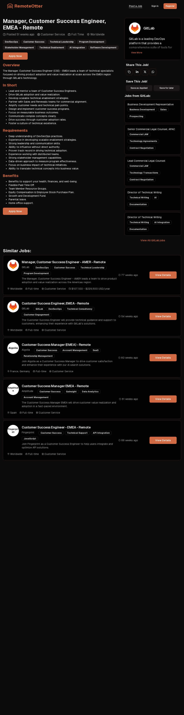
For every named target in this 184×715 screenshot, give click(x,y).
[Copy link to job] (129, 72)
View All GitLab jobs (153, 240)
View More (136, 52)
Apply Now (15, 56)
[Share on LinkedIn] (137, 72)
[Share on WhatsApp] (153, 72)
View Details (163, 275)
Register (170, 6)
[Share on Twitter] (145, 72)
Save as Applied (139, 88)
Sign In (154, 6)
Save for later (167, 88)
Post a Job (135, 6)
